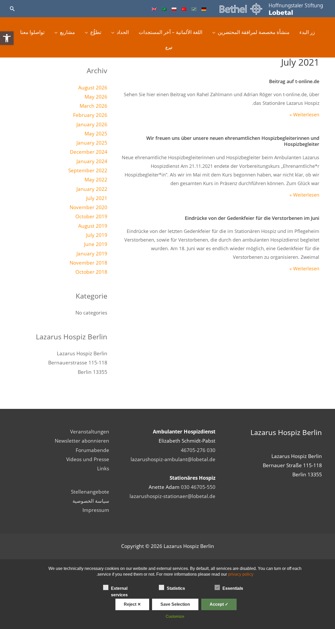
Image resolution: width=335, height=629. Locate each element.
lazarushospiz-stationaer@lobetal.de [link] (172, 496)
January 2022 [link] (91, 189)
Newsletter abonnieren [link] (82, 440)
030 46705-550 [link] (198, 487)
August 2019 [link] (92, 225)
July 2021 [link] (96, 198)
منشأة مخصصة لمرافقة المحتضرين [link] (253, 32)
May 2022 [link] (96, 179)
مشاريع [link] (67, 32)
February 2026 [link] (90, 115)
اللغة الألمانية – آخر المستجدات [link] (170, 32)
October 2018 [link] (91, 271)
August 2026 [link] (92, 87)
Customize (175, 616)
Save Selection (175, 604)
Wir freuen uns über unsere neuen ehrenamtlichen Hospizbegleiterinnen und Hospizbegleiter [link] (232, 141)
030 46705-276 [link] (198, 450)
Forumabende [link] (92, 450)
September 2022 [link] (87, 170)
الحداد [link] (123, 32)
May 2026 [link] (96, 96)
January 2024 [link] (91, 161)
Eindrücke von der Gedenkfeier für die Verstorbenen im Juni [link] (252, 218)
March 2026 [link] (93, 105)
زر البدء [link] (307, 32)
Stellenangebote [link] (90, 491)
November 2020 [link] (88, 207)
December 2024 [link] (88, 151)
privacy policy (240, 574)
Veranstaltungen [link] (89, 431)
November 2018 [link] (88, 262)
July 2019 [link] (96, 235)
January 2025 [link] (91, 142)
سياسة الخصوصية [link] (90, 501)
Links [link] (103, 468)
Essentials (232, 588)
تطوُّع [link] (95, 32)
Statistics (176, 588)
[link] (7, 38)
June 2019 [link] (95, 244)
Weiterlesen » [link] (304, 114)
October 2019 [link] (91, 216)
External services (119, 589)
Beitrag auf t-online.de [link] (294, 81)
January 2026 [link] (91, 124)
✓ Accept (219, 604)
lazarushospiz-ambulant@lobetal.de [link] (173, 459)
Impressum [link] (95, 510)
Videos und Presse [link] (87, 459)
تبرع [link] (168, 47)
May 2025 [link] (96, 133)
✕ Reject (132, 604)
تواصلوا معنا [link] (32, 32)
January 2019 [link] (91, 253)
